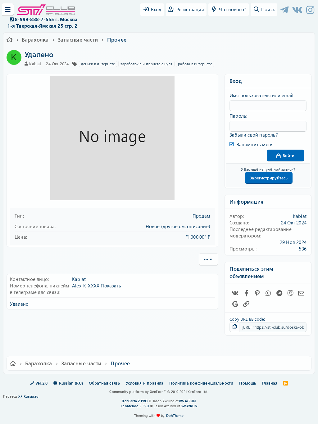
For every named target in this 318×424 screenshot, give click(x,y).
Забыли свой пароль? (253, 135)
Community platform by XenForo (158, 391)
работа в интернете (195, 63)
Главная (269, 383)
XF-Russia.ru (28, 396)
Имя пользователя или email (261, 95)
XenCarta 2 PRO (135, 401)
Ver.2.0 (41, 383)
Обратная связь (104, 383)
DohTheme (175, 415)
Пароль (237, 116)
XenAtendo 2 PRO (134, 406)
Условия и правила (144, 383)
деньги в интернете (98, 63)
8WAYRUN (187, 401)
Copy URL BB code (246, 319)
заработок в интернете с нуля (146, 63)
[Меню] (8, 9)
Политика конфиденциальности (201, 383)
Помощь (247, 383)
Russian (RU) (70, 383)
